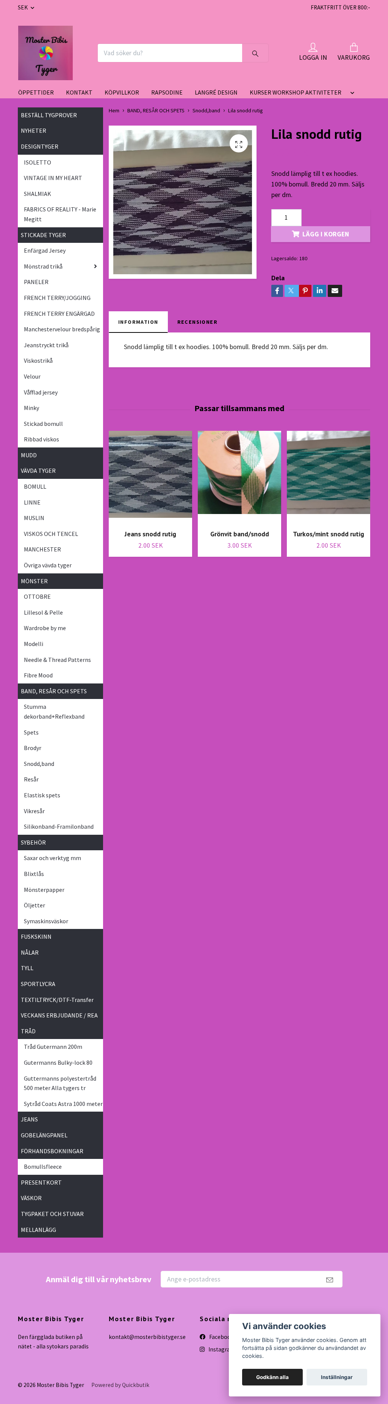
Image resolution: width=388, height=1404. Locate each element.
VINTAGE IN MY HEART (53, 178)
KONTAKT (79, 92)
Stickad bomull (43, 423)
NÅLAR (30, 952)
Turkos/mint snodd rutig (328, 534)
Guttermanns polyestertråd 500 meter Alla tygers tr (60, 1083)
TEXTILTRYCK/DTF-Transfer (57, 999)
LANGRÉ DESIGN (216, 92)
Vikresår (34, 811)
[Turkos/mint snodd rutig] (328, 477)
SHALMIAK (37, 193)
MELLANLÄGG (38, 1229)
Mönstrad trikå (43, 266)
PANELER (36, 282)
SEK (23, 7)
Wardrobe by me (45, 628)
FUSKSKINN (36, 936)
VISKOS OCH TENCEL (51, 533)
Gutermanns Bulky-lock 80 (58, 1062)
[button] (350, 93)
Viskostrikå (38, 360)
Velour (32, 376)
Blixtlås (34, 874)
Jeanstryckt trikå (46, 345)
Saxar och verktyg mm (52, 858)
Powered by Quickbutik (120, 1384)
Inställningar (337, 1377)
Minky (31, 408)
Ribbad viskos (41, 439)
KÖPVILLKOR (122, 92)
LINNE (32, 502)
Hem (114, 110)
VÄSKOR (31, 1198)
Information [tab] (138, 321)
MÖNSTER (34, 581)
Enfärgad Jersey (45, 250)
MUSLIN (34, 518)
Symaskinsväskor (46, 921)
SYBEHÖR (33, 842)
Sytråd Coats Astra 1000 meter (63, 1103)
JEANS (29, 1119)
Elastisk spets (42, 795)
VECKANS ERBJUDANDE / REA (59, 1015)
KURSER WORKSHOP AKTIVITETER (295, 92)
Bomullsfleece (43, 1166)
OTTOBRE (37, 596)
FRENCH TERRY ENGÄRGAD (59, 313)
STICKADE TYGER (43, 235)
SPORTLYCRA (38, 984)
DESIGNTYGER (39, 146)
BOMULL (35, 486)
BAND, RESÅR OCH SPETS (54, 691)
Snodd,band (39, 763)
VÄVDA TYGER (38, 470)
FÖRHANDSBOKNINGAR (52, 1151)
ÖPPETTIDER (36, 92)
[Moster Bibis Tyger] (45, 53)
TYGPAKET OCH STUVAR (52, 1214)
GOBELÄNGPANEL (44, 1135)
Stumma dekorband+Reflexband (54, 711)
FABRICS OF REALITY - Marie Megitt (60, 214)
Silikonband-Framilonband (59, 826)
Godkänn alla (272, 1377)
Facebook (221, 1336)
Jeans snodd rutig (150, 534)
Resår (31, 779)
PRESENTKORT (41, 1182)
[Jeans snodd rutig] (150, 477)
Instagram (221, 1349)
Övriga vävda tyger (48, 565)
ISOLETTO (37, 162)
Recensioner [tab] (197, 321)
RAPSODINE (167, 92)
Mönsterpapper (44, 889)
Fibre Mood (38, 675)
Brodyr (32, 748)
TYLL (27, 968)
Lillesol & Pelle (43, 612)
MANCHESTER (42, 549)
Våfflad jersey (41, 392)
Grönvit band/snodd (239, 534)
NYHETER (33, 130)
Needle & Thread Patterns (57, 659)
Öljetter (34, 905)
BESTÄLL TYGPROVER (49, 115)
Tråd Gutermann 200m (53, 1046)
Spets (31, 732)
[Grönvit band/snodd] (239, 477)
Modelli (33, 644)
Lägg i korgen (325, 234)
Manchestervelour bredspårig (62, 329)
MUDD (29, 455)
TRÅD (28, 1031)
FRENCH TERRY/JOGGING (57, 297)
